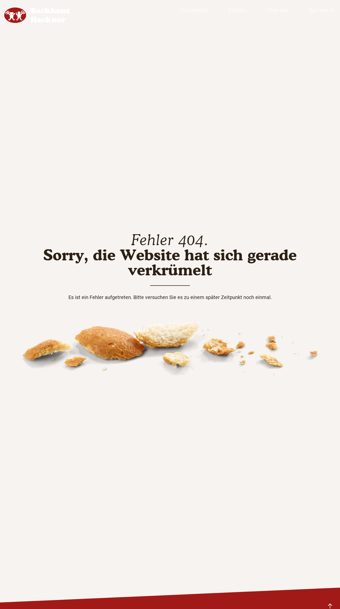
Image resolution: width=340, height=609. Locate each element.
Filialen (237, 10)
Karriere (319, 10)
